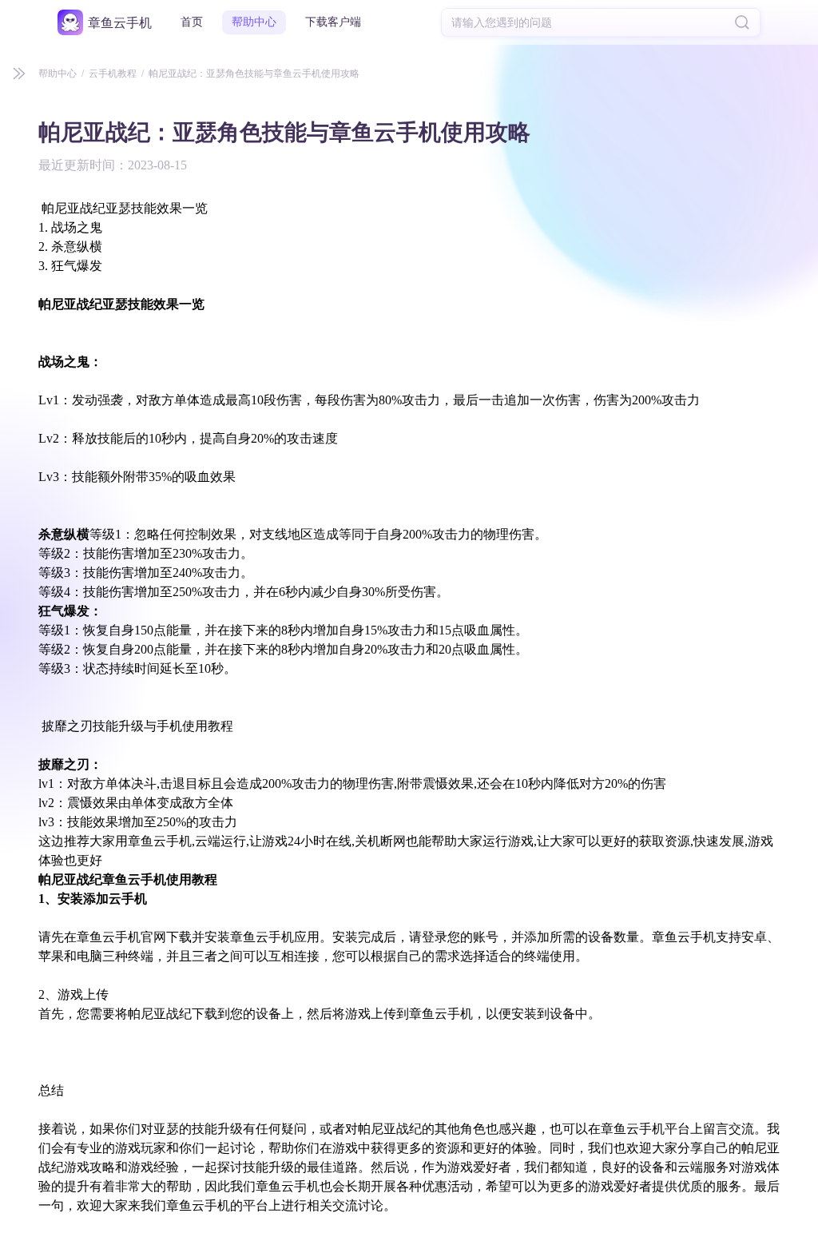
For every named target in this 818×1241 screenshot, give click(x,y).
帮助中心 (254, 22)
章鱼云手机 (120, 23)
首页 (192, 22)
